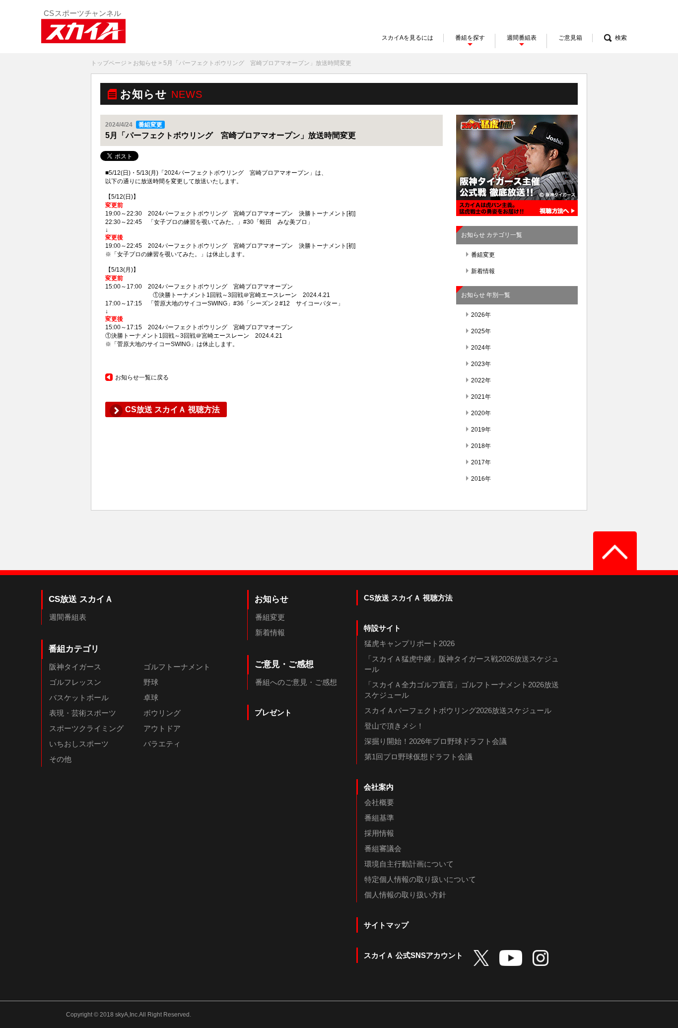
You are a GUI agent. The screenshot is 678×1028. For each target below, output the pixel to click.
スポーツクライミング (86, 728)
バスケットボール (79, 697)
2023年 (481, 364)
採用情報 (379, 833)
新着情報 (483, 271)
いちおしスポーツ (79, 743)
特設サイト (382, 628)
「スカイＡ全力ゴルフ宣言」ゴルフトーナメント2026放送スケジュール (461, 689)
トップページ (109, 63)
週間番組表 (67, 617)
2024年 (481, 347)
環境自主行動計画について (409, 864)
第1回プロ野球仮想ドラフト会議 (418, 756)
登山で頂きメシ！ (394, 726)
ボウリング (162, 713)
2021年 (481, 396)
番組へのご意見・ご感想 (296, 682)
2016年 (481, 478)
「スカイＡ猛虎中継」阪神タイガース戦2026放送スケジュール (461, 664)
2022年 (481, 380)
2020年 (481, 413)
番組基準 (379, 817)
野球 (150, 682)
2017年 (481, 462)
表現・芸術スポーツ (82, 713)
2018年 (481, 445)
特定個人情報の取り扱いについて (420, 879)
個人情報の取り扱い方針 (405, 894)
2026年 (481, 314)
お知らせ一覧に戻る (142, 377)
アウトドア (162, 728)
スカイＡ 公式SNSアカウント (413, 955)
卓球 (150, 697)
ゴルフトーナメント (176, 666)
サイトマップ (386, 925)
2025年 (481, 331)
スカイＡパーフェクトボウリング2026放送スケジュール (457, 710)
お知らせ (145, 63)
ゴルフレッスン (75, 682)
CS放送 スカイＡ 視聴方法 (408, 597)
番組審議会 (383, 848)
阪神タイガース (75, 666)
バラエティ (162, 743)
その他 (60, 759)
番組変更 (483, 254)
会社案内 (379, 787)
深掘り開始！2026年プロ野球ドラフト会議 (435, 741)
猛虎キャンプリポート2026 (409, 643)
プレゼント (273, 712)
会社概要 (379, 802)
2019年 (481, 429)
